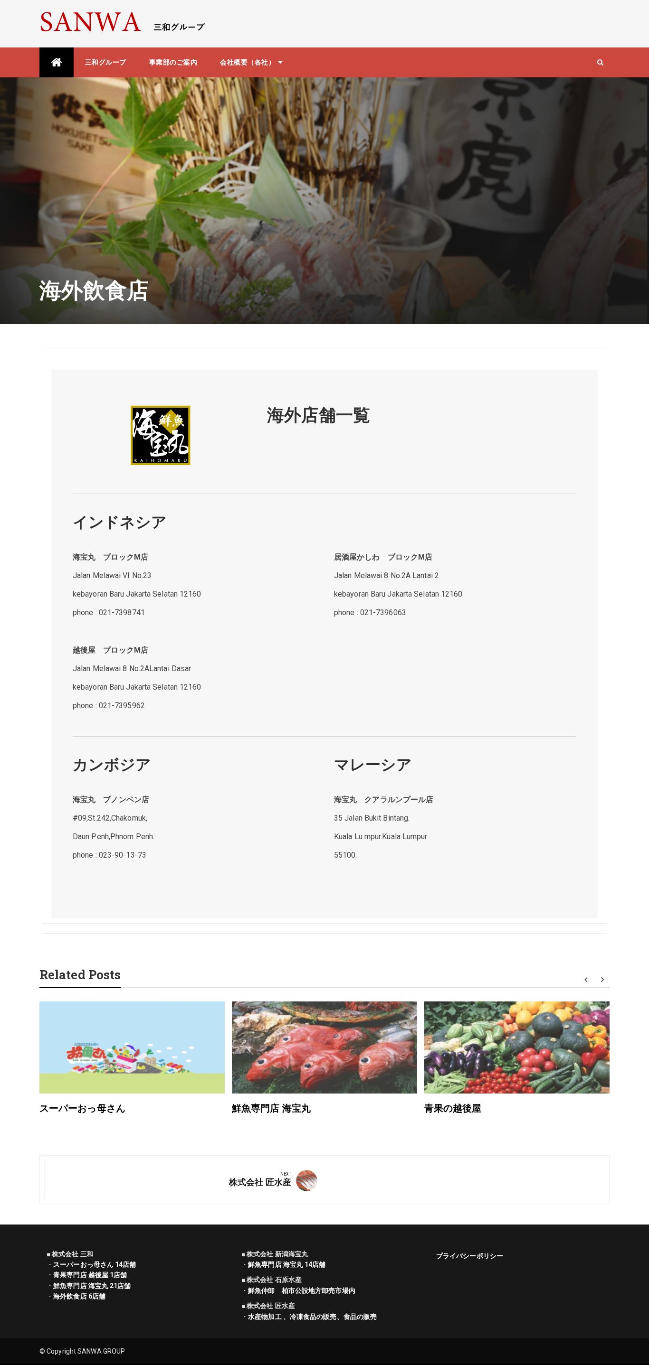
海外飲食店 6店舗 (79, 1296)
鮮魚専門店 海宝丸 (271, 1108)
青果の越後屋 (453, 1108)
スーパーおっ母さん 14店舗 (94, 1264)
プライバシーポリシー (469, 1256)
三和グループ (105, 61)
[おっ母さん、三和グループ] (56, 62)
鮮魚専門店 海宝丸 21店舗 (92, 1286)
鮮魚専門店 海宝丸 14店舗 (286, 1264)
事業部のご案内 (173, 61)
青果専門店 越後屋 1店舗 (90, 1275)
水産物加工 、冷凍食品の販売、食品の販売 (312, 1316)
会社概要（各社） (247, 61)
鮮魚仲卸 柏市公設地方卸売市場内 (301, 1290)
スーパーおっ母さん (82, 1108)
